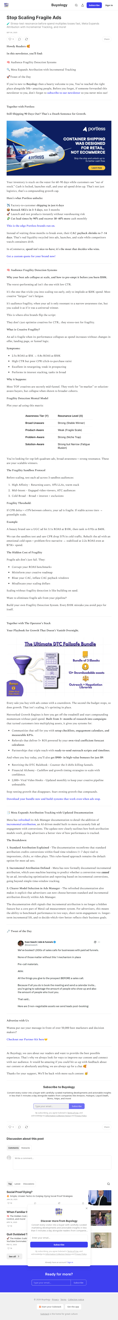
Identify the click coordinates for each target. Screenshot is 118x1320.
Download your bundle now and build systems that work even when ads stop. (54, 799)
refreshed (24, 820)
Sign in (109, 5)
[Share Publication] (82, 5)
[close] (86, 1208)
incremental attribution (21, 824)
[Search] (76, 5)
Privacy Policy (80, 1254)
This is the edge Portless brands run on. (31, 226)
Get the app (73, 1306)
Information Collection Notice (58, 1254)
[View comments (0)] (19, 39)
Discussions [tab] (28, 1184)
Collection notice (76, 1299)
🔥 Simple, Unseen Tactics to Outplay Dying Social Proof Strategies (40, 1196)
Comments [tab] (13, 1148)
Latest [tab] (17, 1184)
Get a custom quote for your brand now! (31, 256)
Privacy (55, 1299)
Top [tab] (10, 1184)
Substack (44, 1314)
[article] (59, 1198)
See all (12, 1256)
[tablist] (19, 1148)
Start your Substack (51, 1306)
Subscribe (94, 5)
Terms (63, 1299)
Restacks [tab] (25, 1148)
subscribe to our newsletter (63, 93)
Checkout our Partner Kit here (25, 1039)
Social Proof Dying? (20, 1192)
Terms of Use (72, 1251)
